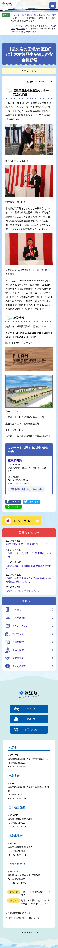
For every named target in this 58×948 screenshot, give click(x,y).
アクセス (31, 709)
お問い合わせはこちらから (28, 489)
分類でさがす (31, 15)
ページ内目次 (29, 70)
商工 (54, 15)
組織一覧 (31, 719)
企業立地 (21, 29)
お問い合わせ (31, 729)
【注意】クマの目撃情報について (22, 590)
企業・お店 (18, 18)
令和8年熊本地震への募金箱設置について (27, 544)
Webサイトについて (14, 918)
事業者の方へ (44, 15)
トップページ (17, 15)
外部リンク (34, 918)
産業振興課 (15, 460)
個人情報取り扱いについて (18, 913)
